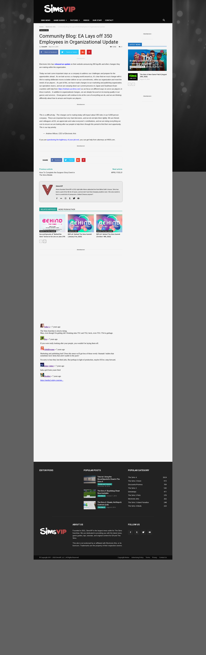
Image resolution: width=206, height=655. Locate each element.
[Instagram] (66, 198)
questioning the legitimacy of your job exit (63, 140)
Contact (109, 20)
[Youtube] (79, 198)
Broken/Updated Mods (137, 67)
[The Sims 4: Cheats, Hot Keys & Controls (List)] (90, 505)
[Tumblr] (71, 198)
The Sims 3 (132, 488)
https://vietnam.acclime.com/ (69, 89)
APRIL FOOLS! (116, 172)
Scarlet (148, 67)
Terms (148, 557)
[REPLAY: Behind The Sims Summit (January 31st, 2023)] (81, 223)
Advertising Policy (137, 557)
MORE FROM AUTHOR (67, 209)
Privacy (154, 557)
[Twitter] (75, 198)
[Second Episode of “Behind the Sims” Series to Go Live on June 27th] (52, 223)
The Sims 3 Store (134, 481)
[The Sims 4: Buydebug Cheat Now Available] (90, 494)
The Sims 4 (101, 496)
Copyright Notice (123, 557)
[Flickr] (62, 198)
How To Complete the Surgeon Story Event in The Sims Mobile (57, 173)
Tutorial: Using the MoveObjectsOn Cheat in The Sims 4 (109, 479)
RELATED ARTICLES (48, 209)
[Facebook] (58, 198)
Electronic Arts (44, 30)
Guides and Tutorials (104, 484)
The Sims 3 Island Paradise (138, 502)
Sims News (45, 20)
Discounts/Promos (135, 484)
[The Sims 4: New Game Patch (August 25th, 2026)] (133, 76)
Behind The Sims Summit (47, 231)
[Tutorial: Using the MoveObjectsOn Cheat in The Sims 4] (90, 480)
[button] (164, 20)
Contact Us (163, 557)
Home (41, 27)
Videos (86, 20)
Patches (74, 20)
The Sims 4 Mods (135, 506)
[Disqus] (80, 291)
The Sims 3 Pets (134, 495)
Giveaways (132, 491)
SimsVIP (44, 47)
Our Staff (97, 20)
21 (121, 47)
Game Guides (59, 20)
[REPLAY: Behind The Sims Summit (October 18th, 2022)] (109, 223)
